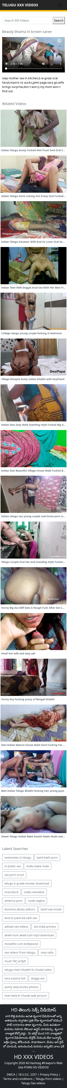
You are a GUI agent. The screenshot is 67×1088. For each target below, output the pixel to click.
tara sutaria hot (15, 978)
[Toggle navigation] (60, 5)
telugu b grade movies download (26, 883)
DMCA (11, 1074)
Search (58, 20)
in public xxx (12, 866)
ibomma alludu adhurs (19, 909)
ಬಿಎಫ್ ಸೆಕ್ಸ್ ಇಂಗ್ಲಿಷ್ (15, 961)
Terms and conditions (18, 1079)
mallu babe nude (37, 866)
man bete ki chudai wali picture (25, 996)
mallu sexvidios (34, 892)
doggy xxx (37, 978)
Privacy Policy (49, 1074)
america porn (13, 901)
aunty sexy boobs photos (21, 987)
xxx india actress (45, 927)
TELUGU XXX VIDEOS (20, 5)
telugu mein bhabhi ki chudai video (28, 970)
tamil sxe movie (51, 909)
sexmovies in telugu (17, 858)
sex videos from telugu (19, 952)
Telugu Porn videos (48, 1079)
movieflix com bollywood (21, 944)
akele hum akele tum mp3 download (29, 935)
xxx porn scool (14, 875)
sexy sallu (47, 952)
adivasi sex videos (16, 927)
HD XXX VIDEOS (33, 1056)
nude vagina (36, 901)
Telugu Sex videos (33, 1083)
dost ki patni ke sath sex (20, 918)
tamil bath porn (47, 858)
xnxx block (11, 892)
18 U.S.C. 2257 (27, 1074)
